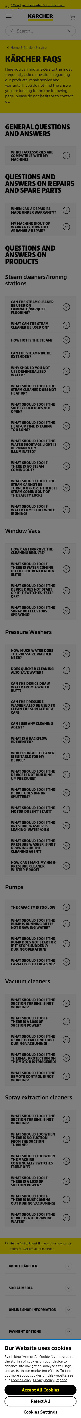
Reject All (40, 1401)
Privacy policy (43, 1380)
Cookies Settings (41, 1412)
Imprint (61, 1380)
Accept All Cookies (40, 1390)
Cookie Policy (21, 1380)
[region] (40, 1378)
